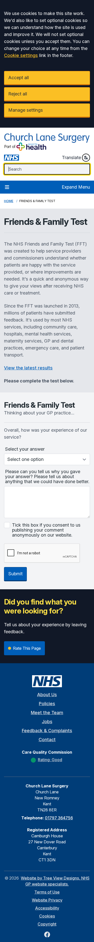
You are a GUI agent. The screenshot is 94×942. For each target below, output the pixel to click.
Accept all (18, 77)
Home (8, 201)
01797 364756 (59, 817)
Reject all (17, 93)
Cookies (47, 916)
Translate (71, 157)
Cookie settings (21, 55)
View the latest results (28, 367)
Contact (47, 739)
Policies (47, 703)
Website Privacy (47, 900)
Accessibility (47, 908)
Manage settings (25, 110)
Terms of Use (47, 892)
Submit (15, 573)
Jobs (47, 721)
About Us (47, 694)
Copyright (47, 924)
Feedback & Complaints (47, 730)
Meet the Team (47, 712)
